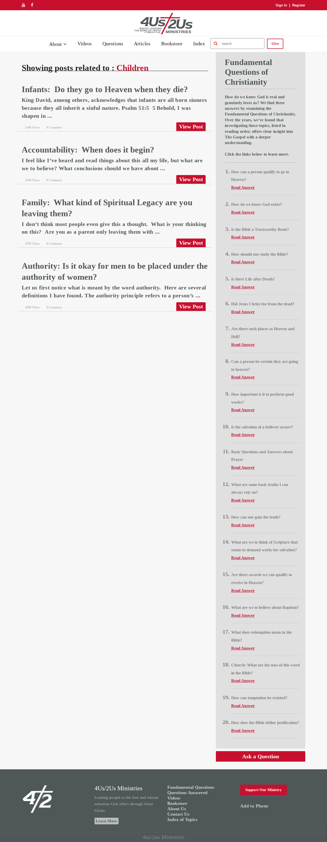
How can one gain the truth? (256, 517)
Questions (112, 43)
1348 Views (32, 127)
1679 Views (32, 243)
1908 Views (32, 307)
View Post (191, 126)
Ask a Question (260, 756)
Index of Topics (182, 819)
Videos (84, 43)
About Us (176, 808)
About (55, 44)
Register (298, 5)
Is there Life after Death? (253, 279)
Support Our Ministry (263, 790)
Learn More (106, 821)
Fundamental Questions (190, 787)
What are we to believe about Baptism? (265, 607)
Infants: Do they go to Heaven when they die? (106, 89)
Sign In (281, 5)
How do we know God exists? (256, 204)
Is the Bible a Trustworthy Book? (260, 229)
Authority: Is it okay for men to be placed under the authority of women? (115, 271)
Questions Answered (187, 792)
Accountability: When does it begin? (88, 149)
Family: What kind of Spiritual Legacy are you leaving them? (107, 208)
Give (275, 44)
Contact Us (178, 814)
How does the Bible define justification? (265, 722)
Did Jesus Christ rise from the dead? (262, 304)
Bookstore (171, 43)
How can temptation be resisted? (259, 698)
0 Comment (54, 127)
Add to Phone (254, 805)
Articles (142, 43)
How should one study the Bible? (259, 254)
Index (199, 43)
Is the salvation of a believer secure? (262, 427)
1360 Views (32, 180)
